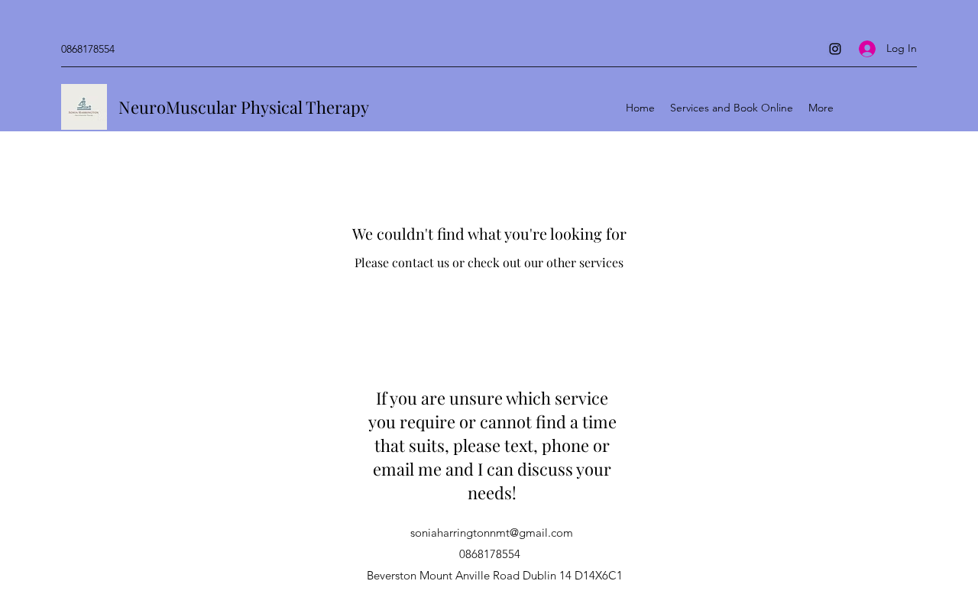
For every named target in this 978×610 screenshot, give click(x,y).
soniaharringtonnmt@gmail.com (491, 532)
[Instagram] (835, 48)
